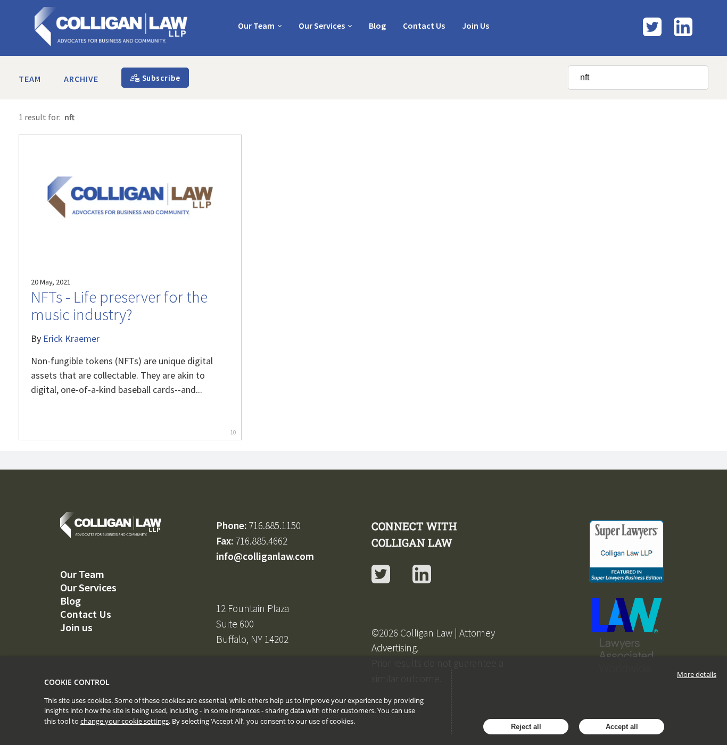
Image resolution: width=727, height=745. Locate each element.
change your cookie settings (124, 721)
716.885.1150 (275, 525)
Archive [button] (81, 78)
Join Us (475, 25)
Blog (377, 25)
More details (696, 674)
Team (30, 78)
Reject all (526, 727)
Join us (76, 627)
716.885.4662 (261, 540)
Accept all (622, 727)
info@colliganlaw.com (265, 556)
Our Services (322, 25)
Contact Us (424, 25)
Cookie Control (77, 682)
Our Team (256, 25)
